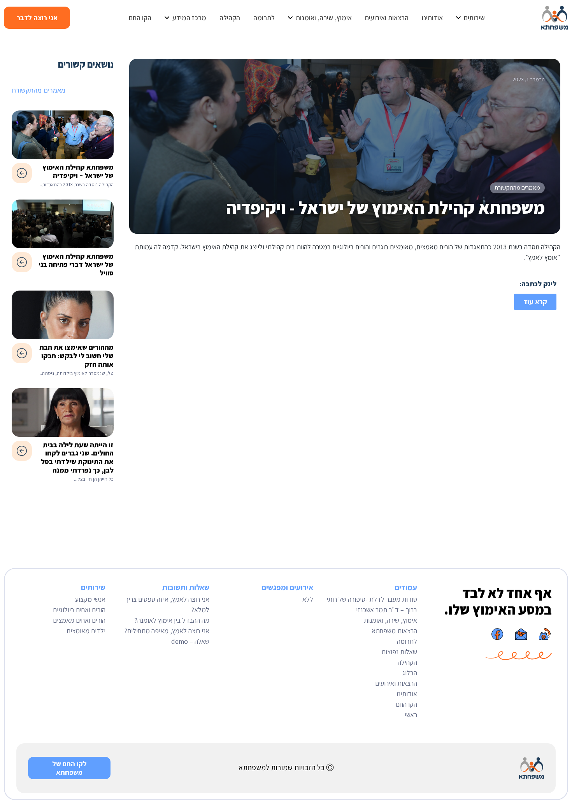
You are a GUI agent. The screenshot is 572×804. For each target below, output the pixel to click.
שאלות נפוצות (399, 651)
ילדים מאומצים (86, 630)
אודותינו (407, 693)
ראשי (411, 714)
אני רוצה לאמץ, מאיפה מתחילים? (166, 630)
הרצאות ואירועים (396, 683)
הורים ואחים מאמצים (79, 620)
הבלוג (409, 672)
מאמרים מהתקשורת (517, 188)
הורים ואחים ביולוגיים (79, 609)
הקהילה (407, 662)
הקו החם (406, 704)
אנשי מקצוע (90, 599)
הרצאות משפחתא (394, 630)
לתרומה (407, 641)
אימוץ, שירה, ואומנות (390, 620)
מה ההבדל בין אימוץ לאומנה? (171, 620)
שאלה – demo (190, 641)
